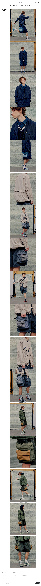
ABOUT (25, 5)
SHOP (14, 5)
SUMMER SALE (29, 5)
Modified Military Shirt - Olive (23, 402)
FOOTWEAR (17, 5)
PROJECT (22, 5)
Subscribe (24, 575)
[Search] (2, 2)
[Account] (35, 2)
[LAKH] (20, 2)
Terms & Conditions (4, 575)
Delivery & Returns (4, 572)
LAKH (7, 583)
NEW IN (11, 5)
